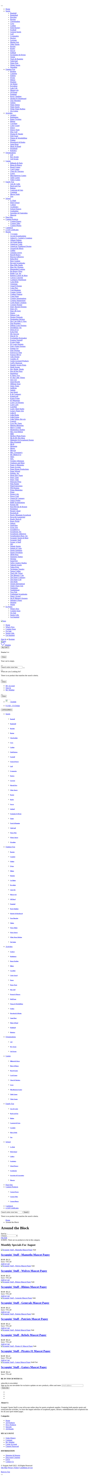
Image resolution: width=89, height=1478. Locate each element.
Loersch (13, 421)
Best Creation (15, 261)
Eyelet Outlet (15, 342)
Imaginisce (14, 373)
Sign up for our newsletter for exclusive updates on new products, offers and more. (31, 1385)
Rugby (12, 49)
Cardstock (9, 228)
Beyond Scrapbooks (17, 263)
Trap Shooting (15, 101)
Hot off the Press (16, 371)
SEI (11, 544)
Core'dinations (15, 290)
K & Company (15, 394)
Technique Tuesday (17, 569)
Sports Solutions (16, 550)
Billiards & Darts (16, 163)
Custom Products (12, 219)
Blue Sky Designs (16, 267)
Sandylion (14, 525)
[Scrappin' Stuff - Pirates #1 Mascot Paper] (17, 1346)
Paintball (13, 94)
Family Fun (10, 182)
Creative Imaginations (18, 298)
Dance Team (14, 130)
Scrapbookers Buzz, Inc (19, 536)
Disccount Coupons (13, 1457)
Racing (12, 46)
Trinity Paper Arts (16, 586)
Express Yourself (16, 340)
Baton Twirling (15, 119)
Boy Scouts (14, 157)
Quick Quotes (15, 500)
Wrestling (13, 67)
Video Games (15, 180)
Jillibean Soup (15, 384)
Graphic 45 (14, 359)
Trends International (17, 584)
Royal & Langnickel (17, 517)
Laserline (13, 407)
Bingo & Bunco (16, 165)
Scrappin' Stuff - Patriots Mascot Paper (24, 1318)
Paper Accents (15, 467)
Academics (14, 207)
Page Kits (9, 217)
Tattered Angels (16, 565)
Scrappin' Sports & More (19, 538)
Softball (13, 53)
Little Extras (14, 417)
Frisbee (13, 140)
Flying (12, 78)
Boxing (13, 19)
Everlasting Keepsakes (18, 338)
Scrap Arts (14, 527)
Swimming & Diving (18, 55)
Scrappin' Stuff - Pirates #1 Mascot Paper (26, 1351)
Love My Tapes (16, 423)
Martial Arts (14, 42)
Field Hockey (15, 28)
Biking (12, 121)
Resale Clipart (15, 511)
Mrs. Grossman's (16, 453)
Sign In (3, 639)
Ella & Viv (14, 336)
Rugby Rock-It (15, 519)
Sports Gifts (14, 615)
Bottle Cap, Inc (15, 273)
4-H (11, 155)
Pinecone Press (15, 482)
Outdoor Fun (10, 69)
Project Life (14, 494)
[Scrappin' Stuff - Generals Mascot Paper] (16, 1298)
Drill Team (14, 136)
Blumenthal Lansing (17, 269)
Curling (13, 26)
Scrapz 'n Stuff (15, 542)
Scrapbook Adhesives (18, 534)
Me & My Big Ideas (17, 438)
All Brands (10, 1429)
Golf (12, 34)
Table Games (15, 178)
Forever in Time (16, 353)
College (13, 205)
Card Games (14, 169)
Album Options (16, 240)
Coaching (13, 123)
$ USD (13, 706)
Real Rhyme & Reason (18, 507)
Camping (13, 74)
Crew (12, 24)
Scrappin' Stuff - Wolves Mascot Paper (24, 1270)
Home (8, 9)
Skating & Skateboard (18, 98)
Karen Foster (15, 398)
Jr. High (13, 201)
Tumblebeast (14, 590)
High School (14, 203)
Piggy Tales (14, 478)
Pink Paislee (14, 484)
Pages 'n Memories (17, 465)
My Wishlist (10, 1442)
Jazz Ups (13, 380)
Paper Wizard (15, 471)
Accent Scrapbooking (18, 236)
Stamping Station (16, 557)
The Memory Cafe (17, 575)
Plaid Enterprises (16, 486)
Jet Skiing (13, 84)
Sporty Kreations (16, 552)
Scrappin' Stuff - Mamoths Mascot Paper (25, 1254)
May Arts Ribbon (16, 432)
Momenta (13, 446)
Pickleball (13, 148)
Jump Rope (14, 144)
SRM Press (14, 555)
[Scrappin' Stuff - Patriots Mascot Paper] (16, 1314)
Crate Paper (14, 296)
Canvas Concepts (16, 278)
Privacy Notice (13, 1468)
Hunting (13, 82)
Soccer (12, 51)
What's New (14, 609)
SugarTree (14, 561)
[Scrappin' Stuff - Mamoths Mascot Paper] (16, 1250)
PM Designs (14, 488)
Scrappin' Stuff (15, 540)
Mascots (13, 215)
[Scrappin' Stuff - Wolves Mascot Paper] (16, 1266)
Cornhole (13, 192)
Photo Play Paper (16, 475)
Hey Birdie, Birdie (17, 369)
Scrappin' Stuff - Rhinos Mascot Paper (24, 1286)
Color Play (14, 288)
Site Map (4, 1468)
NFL (12, 459)
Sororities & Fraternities (19, 213)
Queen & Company (17, 498)
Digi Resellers (15, 323)
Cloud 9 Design (16, 286)
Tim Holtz (14, 582)
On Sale (13, 613)
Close (4, 657)
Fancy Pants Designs (17, 346)
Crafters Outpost (16, 294)
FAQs (8, 1460)
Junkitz (12, 390)
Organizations (11, 153)
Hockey (13, 38)
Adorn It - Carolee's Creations (21, 238)
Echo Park (14, 332)
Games (8, 161)
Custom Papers (15, 221)
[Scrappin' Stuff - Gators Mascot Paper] (15, 1362)
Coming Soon (15, 611)
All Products (10, 1423)
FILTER (4, 1238)
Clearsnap (13, 284)
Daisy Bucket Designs (18, 307)
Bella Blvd (14, 259)
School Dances (15, 209)
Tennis (12, 57)
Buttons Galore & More (19, 276)
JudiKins (13, 388)
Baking (13, 188)
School (8, 198)
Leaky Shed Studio (17, 409)
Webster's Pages (16, 600)
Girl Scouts (14, 159)
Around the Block (16, 248)
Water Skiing (15, 105)
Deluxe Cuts (14, 315)
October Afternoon (17, 461)
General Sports (15, 32)
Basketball (14, 15)
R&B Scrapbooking (17, 503)
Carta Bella (14, 282)
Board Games (15, 167)
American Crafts (16, 244)
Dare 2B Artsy (15, 311)
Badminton (14, 117)
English (13, 702)
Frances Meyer (15, 355)
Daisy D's (13, 309)
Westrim (13, 602)
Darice (12, 313)
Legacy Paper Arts (17, 411)
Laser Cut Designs (17, 403)
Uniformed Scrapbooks (18, 594)
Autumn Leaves (16, 253)
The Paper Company (17, 577)
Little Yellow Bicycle (18, 419)
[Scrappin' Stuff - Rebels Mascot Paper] (16, 1330)
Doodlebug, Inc (16, 328)
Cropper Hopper (16, 305)
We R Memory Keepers (19, 598)
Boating (13, 71)
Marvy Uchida (15, 428)
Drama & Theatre (16, 134)
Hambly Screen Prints (18, 365)
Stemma (13, 559)
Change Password (12, 1446)
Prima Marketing (16, 490)
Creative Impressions (17, 301)
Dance (12, 128)
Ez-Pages (9, 607)
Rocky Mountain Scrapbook (20, 515)
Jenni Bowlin (15, 382)
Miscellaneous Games (18, 176)
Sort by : (4, 1234)
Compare (9, 1440)
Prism (12, 492)
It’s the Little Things (17, 378)
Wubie (12, 605)
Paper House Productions (19, 469)
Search (26, 1212)
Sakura (12, 523)
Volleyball (14, 61)
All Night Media (16, 242)
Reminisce (14, 509)
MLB (12, 444)
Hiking (12, 80)
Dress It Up (14, 330)
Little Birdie (14, 415)
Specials (9, 1427)
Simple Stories (15, 546)
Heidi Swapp (15, 367)
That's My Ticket (16, 573)
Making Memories (17, 425)
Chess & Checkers (17, 171)
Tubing (12, 103)
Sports (8, 11)
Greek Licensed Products (19, 361)
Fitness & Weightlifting (18, 138)
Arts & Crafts (15, 184)
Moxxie (13, 450)
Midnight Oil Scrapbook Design (22, 440)
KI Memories (15, 400)
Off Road (13, 92)
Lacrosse (13, 40)
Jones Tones (14, 386)
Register (12, 639)
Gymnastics (14, 36)
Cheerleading (15, 21)
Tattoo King (14, 567)
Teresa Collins (15, 571)
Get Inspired (14, 617)
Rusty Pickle (14, 521)
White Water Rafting (17, 109)
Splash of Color (16, 548)
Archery (13, 115)
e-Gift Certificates (12, 230)
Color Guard (14, 126)
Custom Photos (15, 226)
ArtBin (12, 251)
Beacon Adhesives (17, 257)
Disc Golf (13, 132)
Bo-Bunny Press (16, 271)
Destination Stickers (17, 319)
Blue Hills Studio (16, 265)
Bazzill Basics (15, 255)
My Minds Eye (15, 455)
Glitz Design (14, 357)
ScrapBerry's (15, 530)
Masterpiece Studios (17, 430)
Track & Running (16, 59)
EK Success (14, 334)
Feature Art (14, 348)
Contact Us (10, 1462)
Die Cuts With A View (18, 321)
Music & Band (15, 146)
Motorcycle (14, 90)
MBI (12, 434)
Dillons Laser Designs (18, 325)
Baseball (13, 13)
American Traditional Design (20, 246)
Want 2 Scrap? (15, 596)
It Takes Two (15, 375)
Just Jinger (14, 392)
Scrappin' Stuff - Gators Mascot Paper (24, 1367)
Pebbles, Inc (14, 473)
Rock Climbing (15, 96)
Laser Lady (14, 405)
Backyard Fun (15, 186)
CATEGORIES (7, 710)
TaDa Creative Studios (18, 563)
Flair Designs (15, 350)
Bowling (13, 17)
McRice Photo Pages (17, 436)
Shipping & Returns (13, 1455)
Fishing (13, 76)
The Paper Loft (15, 580)
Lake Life (13, 88)
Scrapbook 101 (15, 532)
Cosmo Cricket (15, 292)
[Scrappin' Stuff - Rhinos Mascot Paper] (16, 1282)
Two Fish (13, 592)
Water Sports (15, 107)
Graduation (14, 211)
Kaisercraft (14, 396)
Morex (12, 448)
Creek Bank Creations (18, 303)
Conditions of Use (26, 1468)
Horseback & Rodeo (17, 142)
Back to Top (5, 1472)
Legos (12, 173)
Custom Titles (15, 223)
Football (13, 30)
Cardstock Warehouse (18, 280)
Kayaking (13, 86)
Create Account (11, 1444)
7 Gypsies (13, 234)
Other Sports (14, 44)
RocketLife (14, 513)
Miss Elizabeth (15, 442)
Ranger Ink (14, 505)
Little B (13, 413)
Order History (11, 1438)
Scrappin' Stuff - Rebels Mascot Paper (23, 1335)
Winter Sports (15, 65)
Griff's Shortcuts (16, 363)
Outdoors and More (17, 463)
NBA (12, 457)
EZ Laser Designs (16, 344)
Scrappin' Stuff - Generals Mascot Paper (25, 1302)
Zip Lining (14, 111)
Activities (9, 113)
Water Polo (14, 63)
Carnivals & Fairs (16, 190)
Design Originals (16, 317)
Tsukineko (14, 588)
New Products (11, 1425)
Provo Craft (14, 496)
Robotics (13, 151)
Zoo (11, 196)
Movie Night (15, 194)
